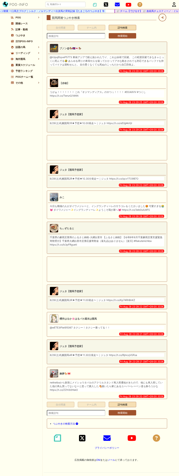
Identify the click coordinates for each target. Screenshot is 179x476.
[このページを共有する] (162, 17)
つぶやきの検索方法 (64, 423)
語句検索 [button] (122, 27)
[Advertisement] (107, 148)
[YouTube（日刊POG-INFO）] (128, 5)
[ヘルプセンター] (139, 4)
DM (98, 459)
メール (111, 459)
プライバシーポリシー (107, 447)
